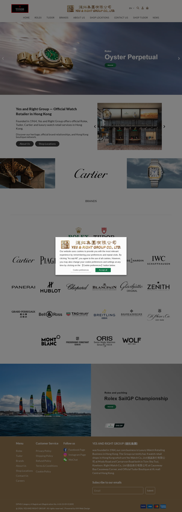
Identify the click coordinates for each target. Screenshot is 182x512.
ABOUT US (79, 17)
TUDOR (50, 17)
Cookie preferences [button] (81, 270)
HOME (26, 17)
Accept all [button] (103, 270)
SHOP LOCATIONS (99, 17)
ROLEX (38, 17)
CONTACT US (121, 17)
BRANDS (63, 17)
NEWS (156, 17)
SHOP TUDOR (140, 17)
